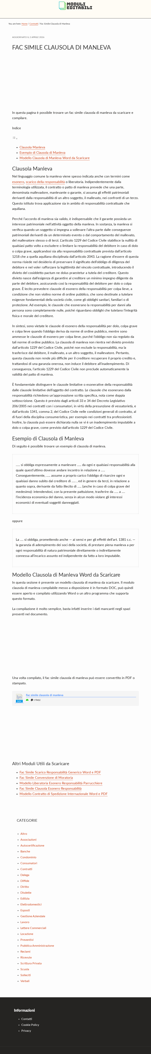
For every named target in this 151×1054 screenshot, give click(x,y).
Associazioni (28, 839)
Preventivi (27, 939)
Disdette (25, 892)
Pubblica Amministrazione (37, 945)
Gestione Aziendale (32, 916)
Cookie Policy (30, 1024)
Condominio (28, 857)
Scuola (24, 969)
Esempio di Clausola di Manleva (42, 152)
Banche (25, 851)
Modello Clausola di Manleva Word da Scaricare (55, 158)
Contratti (26, 869)
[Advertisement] (75, 82)
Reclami (25, 951)
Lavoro (24, 922)
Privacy (26, 1030)
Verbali (24, 981)
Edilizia (24, 898)
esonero (18, 182)
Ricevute (26, 957)
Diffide (24, 880)
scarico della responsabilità (45, 182)
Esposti (25, 910)
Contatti (26, 1019)
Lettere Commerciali (33, 928)
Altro (23, 833)
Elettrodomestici (31, 904)
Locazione (26, 933)
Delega (24, 875)
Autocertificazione (32, 845)
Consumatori (28, 863)
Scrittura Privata (31, 963)
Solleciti (25, 975)
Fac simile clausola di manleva (44, 695)
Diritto (24, 886)
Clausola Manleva (32, 147)
